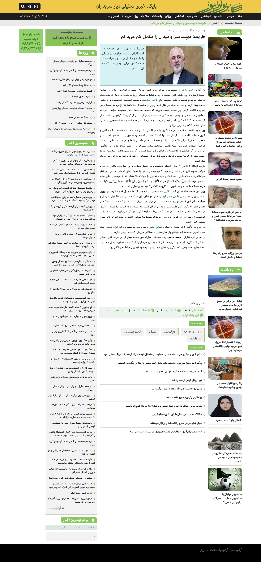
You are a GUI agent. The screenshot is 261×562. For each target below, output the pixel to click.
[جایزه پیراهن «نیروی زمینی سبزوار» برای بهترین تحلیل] (225, 96)
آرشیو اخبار (54, 508)
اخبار (215, 23)
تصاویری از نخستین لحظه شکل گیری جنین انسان (70, 478)
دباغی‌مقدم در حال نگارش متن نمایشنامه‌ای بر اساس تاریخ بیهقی (72, 272)
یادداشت (157, 16)
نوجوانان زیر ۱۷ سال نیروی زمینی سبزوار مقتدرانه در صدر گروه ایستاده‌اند (71, 245)
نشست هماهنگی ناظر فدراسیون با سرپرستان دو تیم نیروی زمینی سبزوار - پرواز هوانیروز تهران (72, 190)
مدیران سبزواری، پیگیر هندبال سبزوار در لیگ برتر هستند (71, 397)
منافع (159, 227)
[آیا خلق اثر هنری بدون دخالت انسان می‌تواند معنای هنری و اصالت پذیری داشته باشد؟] (225, 207)
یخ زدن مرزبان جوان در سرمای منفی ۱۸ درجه (72, 80)
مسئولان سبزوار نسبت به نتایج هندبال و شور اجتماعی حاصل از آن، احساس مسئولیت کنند (73, 263)
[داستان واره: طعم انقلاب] (225, 415)
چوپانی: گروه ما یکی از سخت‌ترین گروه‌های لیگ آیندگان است (72, 208)
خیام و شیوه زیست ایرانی (229, 179)
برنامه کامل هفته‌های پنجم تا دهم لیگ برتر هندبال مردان (74, 235)
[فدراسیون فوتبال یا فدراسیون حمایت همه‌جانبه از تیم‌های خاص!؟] (225, 489)
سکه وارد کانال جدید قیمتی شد (78, 97)
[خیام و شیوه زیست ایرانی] (225, 174)
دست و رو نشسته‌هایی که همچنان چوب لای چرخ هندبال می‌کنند (71, 452)
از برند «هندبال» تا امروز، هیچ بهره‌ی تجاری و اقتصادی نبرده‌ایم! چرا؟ (227, 346)
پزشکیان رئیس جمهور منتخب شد (184, 397)
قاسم (154, 100)
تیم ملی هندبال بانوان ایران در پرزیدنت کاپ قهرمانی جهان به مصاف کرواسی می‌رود (74, 162)
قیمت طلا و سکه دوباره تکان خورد (77, 85)
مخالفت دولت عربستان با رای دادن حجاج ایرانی (177, 414)
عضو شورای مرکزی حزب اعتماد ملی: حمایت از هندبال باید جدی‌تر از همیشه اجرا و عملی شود (153, 354)
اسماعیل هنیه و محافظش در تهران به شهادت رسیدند (174, 371)
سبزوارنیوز (187, 89)
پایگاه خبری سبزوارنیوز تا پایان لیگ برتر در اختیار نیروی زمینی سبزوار (72, 226)
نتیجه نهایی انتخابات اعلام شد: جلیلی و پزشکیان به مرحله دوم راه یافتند (164, 406)
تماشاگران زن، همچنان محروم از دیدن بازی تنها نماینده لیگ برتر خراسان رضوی (72, 369)
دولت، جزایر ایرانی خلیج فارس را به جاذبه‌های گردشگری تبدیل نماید (229, 305)
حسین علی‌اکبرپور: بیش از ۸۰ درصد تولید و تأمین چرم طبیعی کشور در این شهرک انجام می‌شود (72, 485)
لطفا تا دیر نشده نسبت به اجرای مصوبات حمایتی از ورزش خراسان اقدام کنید (228, 142)
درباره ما (126, 16)
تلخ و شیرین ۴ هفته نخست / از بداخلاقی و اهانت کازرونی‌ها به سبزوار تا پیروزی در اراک (71, 309)
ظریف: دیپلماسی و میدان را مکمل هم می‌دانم (178, 23)
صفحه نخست (233, 23)
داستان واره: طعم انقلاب (229, 420)
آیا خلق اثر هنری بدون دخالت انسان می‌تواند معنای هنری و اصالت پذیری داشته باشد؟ (227, 216)
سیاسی (230, 16)
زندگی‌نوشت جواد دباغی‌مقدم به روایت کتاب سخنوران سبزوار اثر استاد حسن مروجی (73, 351)
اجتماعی (179, 16)
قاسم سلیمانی (132, 331)
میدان (166, 196)
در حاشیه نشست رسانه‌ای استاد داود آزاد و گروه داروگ (72, 72)
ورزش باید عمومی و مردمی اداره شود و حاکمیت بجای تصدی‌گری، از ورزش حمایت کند (72, 300)
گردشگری (205, 16)
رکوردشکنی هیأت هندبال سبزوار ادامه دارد (228, 66)
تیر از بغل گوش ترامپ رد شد (187, 380)
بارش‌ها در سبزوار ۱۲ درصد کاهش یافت (74, 102)
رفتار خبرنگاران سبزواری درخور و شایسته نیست (229, 385)
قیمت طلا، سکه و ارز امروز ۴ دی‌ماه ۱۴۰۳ (73, 123)
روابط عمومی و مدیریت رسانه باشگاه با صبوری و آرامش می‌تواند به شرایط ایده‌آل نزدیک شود (72, 254)
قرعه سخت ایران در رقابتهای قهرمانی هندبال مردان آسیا (74, 63)
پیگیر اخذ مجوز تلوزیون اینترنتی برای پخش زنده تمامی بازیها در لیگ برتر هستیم (160, 363)
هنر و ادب (191, 16)
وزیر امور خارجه (192, 331)
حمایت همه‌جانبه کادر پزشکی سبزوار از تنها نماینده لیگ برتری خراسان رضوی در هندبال (74, 217)
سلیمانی (145, 100)
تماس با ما (113, 16)
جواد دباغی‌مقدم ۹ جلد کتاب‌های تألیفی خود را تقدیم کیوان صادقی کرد (72, 281)
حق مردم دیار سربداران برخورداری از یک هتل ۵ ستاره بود (72, 290)
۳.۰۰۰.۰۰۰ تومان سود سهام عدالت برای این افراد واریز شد (71, 130)
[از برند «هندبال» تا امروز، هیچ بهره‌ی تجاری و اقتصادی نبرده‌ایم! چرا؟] (225, 337)
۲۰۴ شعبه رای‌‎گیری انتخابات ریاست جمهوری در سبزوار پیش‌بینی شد (166, 431)
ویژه (135, 16)
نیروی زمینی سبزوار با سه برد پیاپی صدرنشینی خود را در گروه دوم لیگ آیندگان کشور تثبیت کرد (73, 199)
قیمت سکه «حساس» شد (80, 117)
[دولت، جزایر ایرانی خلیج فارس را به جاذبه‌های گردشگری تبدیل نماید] (225, 296)
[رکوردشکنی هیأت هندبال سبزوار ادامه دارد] (225, 59)
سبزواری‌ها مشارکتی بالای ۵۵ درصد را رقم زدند (177, 388)
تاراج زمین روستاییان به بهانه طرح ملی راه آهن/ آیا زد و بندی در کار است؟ (71, 500)
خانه (239, 16)
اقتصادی (218, 16)
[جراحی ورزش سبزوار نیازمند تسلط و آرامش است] (225, 248)
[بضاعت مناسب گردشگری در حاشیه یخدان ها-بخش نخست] (225, 448)
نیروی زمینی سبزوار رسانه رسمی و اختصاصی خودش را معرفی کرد (73, 424)
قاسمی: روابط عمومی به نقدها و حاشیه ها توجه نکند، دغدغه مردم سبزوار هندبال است (72, 415)
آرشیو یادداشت (219, 550)
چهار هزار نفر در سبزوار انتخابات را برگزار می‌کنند (176, 423)
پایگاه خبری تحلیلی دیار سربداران (126, 6)
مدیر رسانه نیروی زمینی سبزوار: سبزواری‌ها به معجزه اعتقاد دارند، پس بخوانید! (73, 153)
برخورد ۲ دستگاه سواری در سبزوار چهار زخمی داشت (73, 110)
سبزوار (204, 550)
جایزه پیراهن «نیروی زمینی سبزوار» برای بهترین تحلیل (228, 103)
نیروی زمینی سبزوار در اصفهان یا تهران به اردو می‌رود (73, 318)
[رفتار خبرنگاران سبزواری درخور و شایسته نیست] (225, 378)
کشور (152, 227)
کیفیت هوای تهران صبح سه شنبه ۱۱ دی (75, 91)
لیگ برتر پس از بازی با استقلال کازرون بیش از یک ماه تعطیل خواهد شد (73, 360)
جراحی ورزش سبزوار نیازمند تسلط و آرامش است (227, 255)
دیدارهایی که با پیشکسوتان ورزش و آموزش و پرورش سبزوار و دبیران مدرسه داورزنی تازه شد (73, 180)
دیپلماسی (178, 196)
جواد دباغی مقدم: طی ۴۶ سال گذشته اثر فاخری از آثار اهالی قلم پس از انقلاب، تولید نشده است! (72, 434)
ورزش (168, 16)
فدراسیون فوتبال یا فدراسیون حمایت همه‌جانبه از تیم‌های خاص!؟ (227, 498)
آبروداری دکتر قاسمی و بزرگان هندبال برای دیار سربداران (72, 406)
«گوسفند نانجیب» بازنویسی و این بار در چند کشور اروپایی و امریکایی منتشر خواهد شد (73, 461)
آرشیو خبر (236, 550)
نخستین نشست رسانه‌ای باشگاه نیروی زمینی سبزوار (73, 333)
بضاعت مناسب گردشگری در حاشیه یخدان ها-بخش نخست (227, 457)
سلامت (145, 16)
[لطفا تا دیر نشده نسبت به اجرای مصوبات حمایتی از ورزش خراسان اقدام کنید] (225, 133)
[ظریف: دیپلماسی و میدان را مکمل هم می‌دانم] (174, 83)
